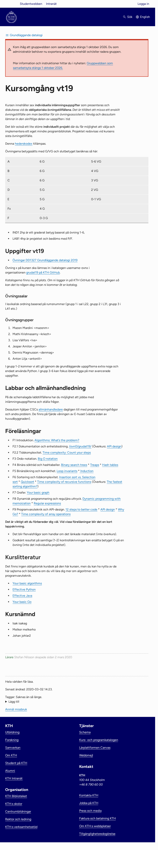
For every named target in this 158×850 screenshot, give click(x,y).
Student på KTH (16, 763)
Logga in (143, 4)
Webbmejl (86, 755)
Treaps (94, 465)
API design (114, 446)
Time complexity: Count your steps (67, 452)
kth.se (11, 4)
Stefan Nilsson (24, 657)
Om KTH (11, 755)
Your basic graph (38, 492)
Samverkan (12, 747)
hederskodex (23, 143)
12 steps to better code (81, 509)
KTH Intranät (14, 778)
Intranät (51, 4)
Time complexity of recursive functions (64, 482)
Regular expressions (47, 503)
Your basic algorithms (27, 583)
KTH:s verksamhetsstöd (21, 827)
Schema (85, 732)
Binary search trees (74, 465)
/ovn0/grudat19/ (80, 446)
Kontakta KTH (88, 795)
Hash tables (110, 465)
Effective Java (22, 595)
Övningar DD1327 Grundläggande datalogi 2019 (45, 260)
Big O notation (48, 458)
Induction (86, 471)
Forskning (11, 740)
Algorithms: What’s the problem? (56, 440)
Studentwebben (31, 4)
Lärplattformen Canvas (94, 747)
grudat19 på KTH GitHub (43, 272)
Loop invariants (67, 471)
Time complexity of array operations (46, 514)
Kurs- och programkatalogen (98, 740)
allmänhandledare (51, 409)
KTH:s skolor (13, 804)
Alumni (10, 770)
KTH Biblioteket (16, 796)
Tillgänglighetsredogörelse (97, 834)
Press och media (90, 810)
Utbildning (12, 732)
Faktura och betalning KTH (97, 818)
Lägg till (13, 701)
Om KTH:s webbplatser (95, 826)
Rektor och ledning (18, 819)
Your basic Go (22, 602)
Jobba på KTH (88, 803)
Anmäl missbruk (16, 709)
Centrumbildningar (18, 811)
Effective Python (24, 589)
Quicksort (27, 482)
